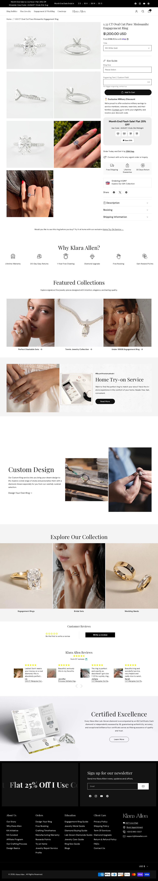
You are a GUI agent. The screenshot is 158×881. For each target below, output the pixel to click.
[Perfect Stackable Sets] (31, 323)
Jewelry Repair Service (47, 848)
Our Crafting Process (17, 843)
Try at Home (41, 843)
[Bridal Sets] (79, 576)
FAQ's (96, 843)
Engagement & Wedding (44, 11)
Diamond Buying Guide (76, 830)
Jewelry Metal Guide (75, 826)
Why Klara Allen (14, 826)
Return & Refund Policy (105, 839)
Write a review (100, 635)
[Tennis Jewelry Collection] (79, 323)
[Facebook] (113, 192)
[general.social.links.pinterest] (126, 192)
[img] (79, 656)
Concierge (62, 11)
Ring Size (107, 65)
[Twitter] (120, 192)
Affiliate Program (15, 839)
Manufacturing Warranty (47, 835)
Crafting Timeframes (46, 830)
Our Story (11, 821)
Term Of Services (102, 830)
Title (105, 43)
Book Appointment (135, 827)
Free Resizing (42, 826)
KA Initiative (12, 830)
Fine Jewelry (25, 11)
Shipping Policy (101, 826)
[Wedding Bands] (132, 576)
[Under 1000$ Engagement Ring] (127, 323)
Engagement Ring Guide (76, 821)
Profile (39, 852)
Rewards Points (43, 839)
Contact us (117, 110)
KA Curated (12, 835)
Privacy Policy (101, 821)
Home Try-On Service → (113, 229)
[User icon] (136, 11)
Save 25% (128, 140)
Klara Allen (20, 874)
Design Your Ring (44, 821)
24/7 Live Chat (131, 823)
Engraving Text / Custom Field (116, 77)
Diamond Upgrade (103, 835)
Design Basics (13, 848)
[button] (12, 11)
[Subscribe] (143, 786)
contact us (123, 86)
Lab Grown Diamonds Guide (78, 835)
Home (9, 19)
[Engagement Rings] (26, 576)
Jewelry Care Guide (74, 839)
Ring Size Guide (72, 843)
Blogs (67, 848)
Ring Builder (12, 11)
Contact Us (99, 848)
